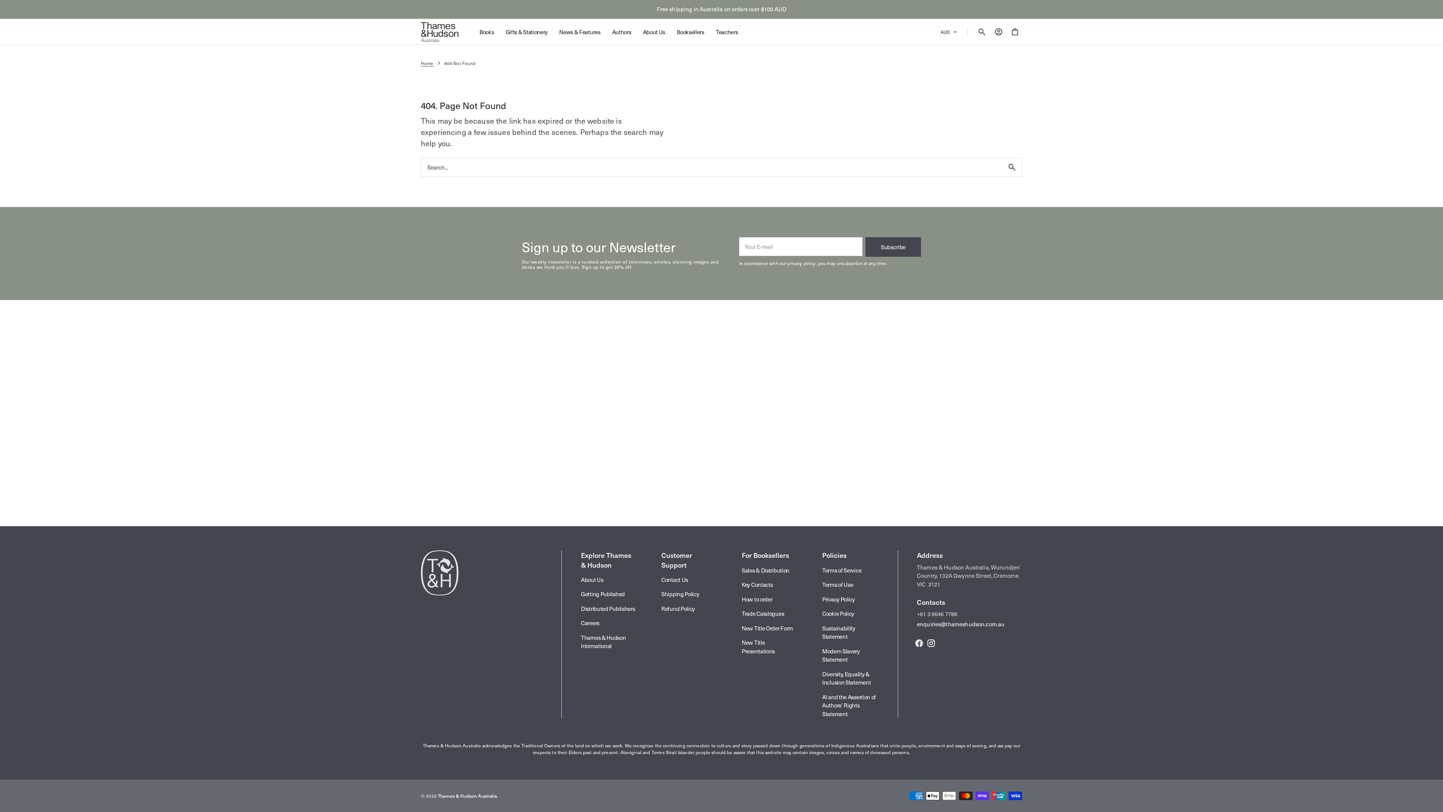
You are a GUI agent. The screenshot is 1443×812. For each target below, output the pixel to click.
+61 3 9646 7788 (937, 614)
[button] (982, 32)
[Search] (1012, 167)
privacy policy (801, 263)
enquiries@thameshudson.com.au (960, 624)
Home (427, 63)
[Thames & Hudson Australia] (439, 32)
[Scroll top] (1434, 803)
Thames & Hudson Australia (467, 795)
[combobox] (711, 167)
